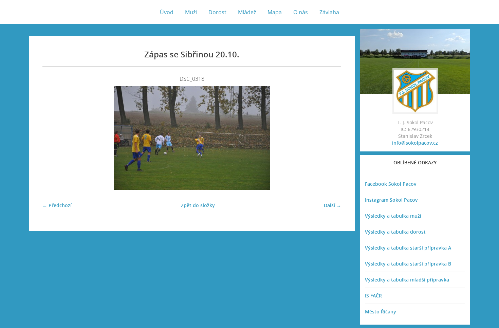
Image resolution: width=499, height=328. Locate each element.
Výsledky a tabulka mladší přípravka (407, 279)
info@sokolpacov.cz (415, 143)
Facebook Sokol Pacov (391, 184)
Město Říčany (380, 311)
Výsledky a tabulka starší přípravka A (408, 247)
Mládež (247, 12)
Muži (191, 12)
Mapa (274, 12)
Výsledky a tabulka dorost (395, 232)
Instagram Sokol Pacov (391, 200)
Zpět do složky (198, 205)
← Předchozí (57, 205)
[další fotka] (330, 138)
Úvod (166, 12)
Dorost (217, 12)
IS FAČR (373, 295)
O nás (300, 12)
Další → (332, 205)
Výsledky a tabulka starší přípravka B (408, 263)
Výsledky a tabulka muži (393, 216)
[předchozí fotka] (53, 138)
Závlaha (329, 12)
